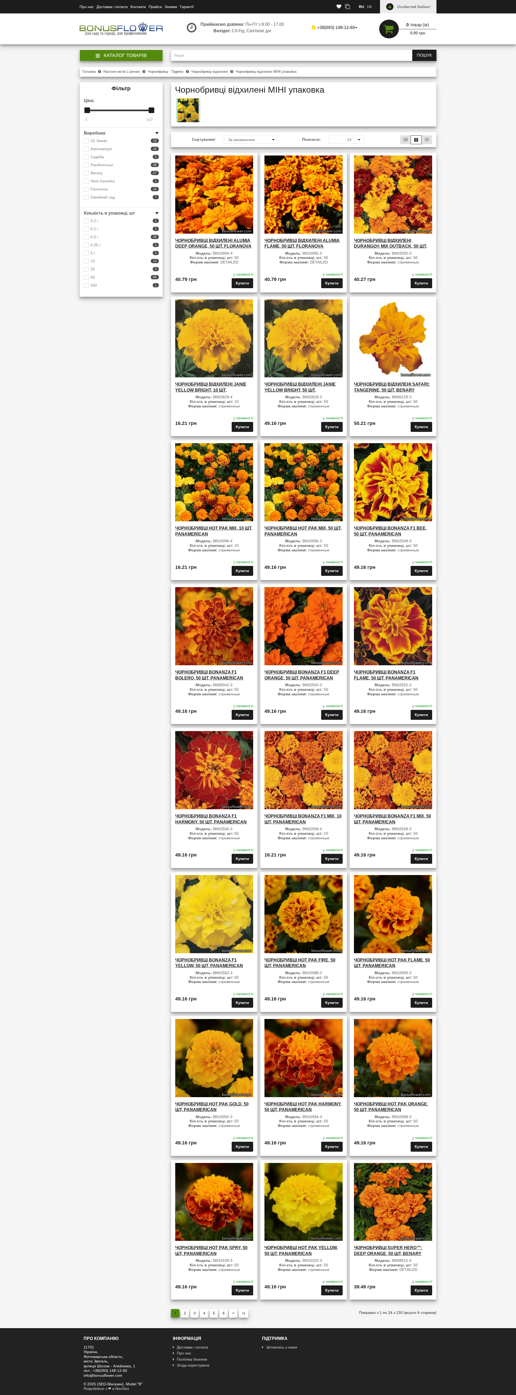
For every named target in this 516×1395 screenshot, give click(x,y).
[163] (151, 110)
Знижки (170, 7)
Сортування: (204, 139)
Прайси (155, 7)
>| (243, 1313)
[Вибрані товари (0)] (338, 6)
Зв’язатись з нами (281, 1347)
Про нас (87, 7)
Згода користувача (193, 1365)
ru (361, 7)
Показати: (311, 139)
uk (369, 7)
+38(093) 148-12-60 (336, 27)
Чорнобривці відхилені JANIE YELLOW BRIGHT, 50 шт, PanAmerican (300, 390)
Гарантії (187, 7)
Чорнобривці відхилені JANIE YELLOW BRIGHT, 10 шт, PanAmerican (210, 390)
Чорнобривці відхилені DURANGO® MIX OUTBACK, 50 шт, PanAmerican (390, 246)
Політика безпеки (192, 1359)
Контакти (138, 7)
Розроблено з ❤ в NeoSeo (106, 1388)
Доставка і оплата (112, 7)
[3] (87, 110)
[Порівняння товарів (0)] (347, 6)
